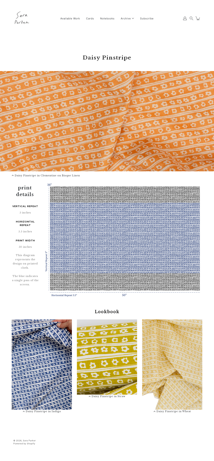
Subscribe (147, 18)
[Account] (185, 18)
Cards (90, 18)
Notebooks (107, 18)
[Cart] (198, 18)
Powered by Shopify (24, 443)
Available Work (70, 18)
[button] (191, 18)
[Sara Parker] (21, 18)
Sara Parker (29, 440)
